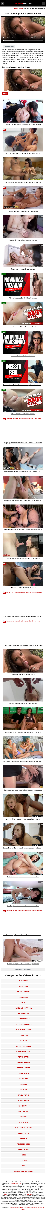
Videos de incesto (16, 1183)
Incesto (16, 8)
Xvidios (6, 1194)
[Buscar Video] (43, 3)
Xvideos (29, 1194)
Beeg (21, 8)
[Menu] (2, 3)
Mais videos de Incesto (23, 969)
